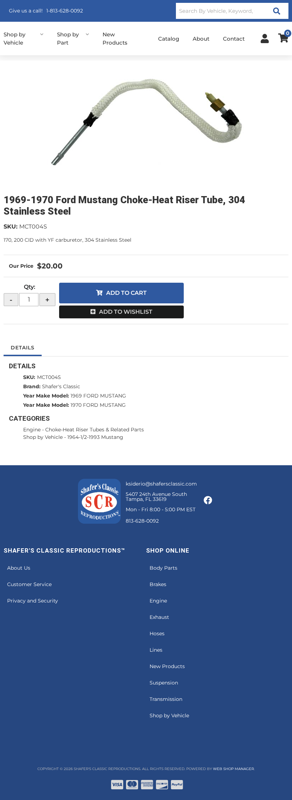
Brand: (32, 386)
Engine (32, 429)
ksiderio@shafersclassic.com (161, 483)
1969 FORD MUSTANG (98, 396)
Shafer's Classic (61, 386)
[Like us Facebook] (208, 500)
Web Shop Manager (233, 768)
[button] (232, 11)
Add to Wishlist (125, 311)
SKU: (10, 226)
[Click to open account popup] (264, 38)
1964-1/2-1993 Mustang (95, 437)
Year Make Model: (46, 396)
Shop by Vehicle (43, 437)
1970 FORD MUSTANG (98, 405)
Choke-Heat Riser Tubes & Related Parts (94, 429)
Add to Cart (126, 292)
